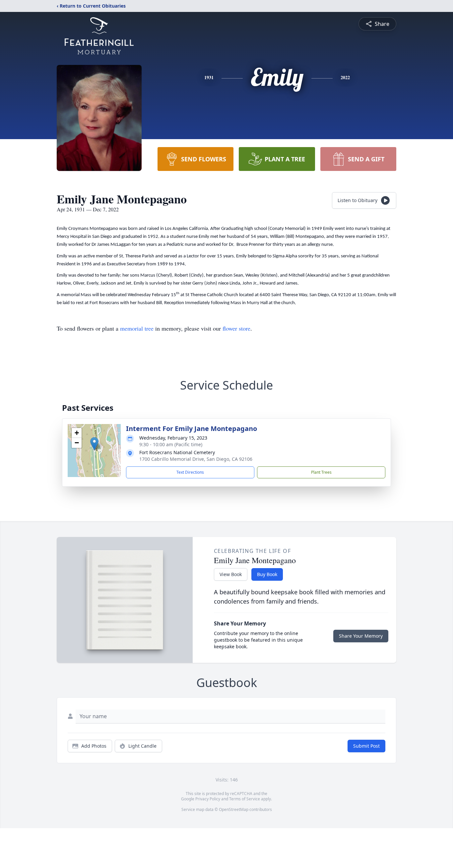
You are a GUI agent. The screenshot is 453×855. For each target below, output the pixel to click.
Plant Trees (321, 472)
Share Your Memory (361, 636)
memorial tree (137, 328)
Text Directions (190, 472)
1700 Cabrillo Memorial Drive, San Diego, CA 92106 (195, 459)
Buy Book (267, 574)
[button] (94, 444)
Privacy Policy (207, 799)
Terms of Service (244, 799)
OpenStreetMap (233, 809)
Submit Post (366, 746)
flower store (236, 328)
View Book (231, 574)
